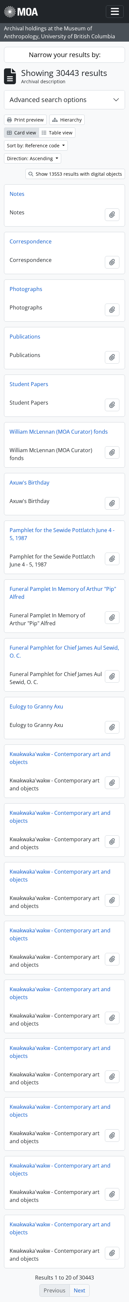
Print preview (28, 120)
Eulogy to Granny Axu (36, 706)
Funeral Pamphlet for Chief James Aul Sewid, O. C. (64, 651)
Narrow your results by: (65, 54)
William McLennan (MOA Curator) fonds (59, 431)
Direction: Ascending (30, 158)
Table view (60, 132)
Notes (17, 194)
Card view (24, 132)
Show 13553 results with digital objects (78, 174)
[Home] (23, 11)
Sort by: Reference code (34, 145)
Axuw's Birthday (29, 482)
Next (79, 1290)
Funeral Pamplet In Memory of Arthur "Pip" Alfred (63, 592)
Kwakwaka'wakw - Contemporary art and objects (60, 758)
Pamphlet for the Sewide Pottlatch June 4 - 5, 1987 (62, 534)
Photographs (26, 289)
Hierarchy (70, 120)
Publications (25, 336)
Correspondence (31, 241)
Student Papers (29, 384)
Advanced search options (48, 99)
